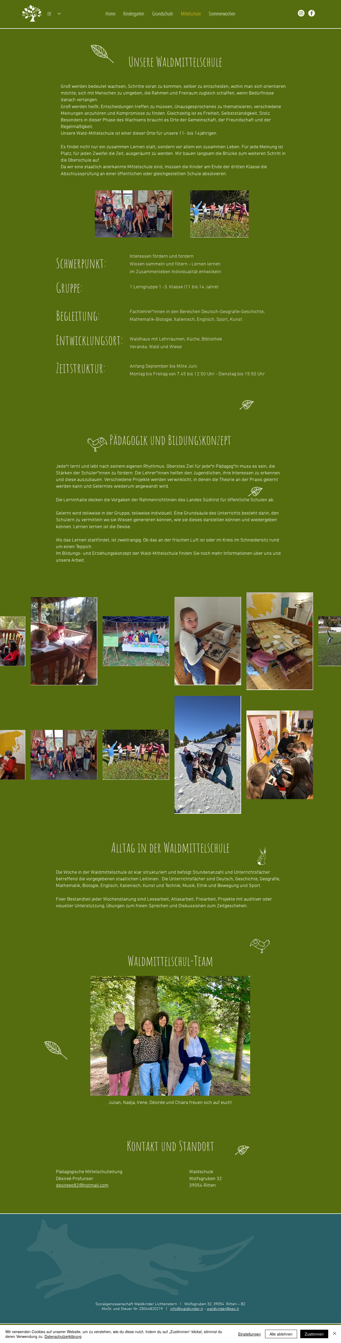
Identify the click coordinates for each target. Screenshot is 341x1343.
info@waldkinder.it (186, 1309)
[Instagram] (301, 13)
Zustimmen (314, 1334)
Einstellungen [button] (249, 1334)
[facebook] (311, 13)
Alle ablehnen (281, 1334)
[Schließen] (334, 1334)
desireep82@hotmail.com (82, 1185)
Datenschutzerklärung (63, 1336)
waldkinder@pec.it (223, 1309)
